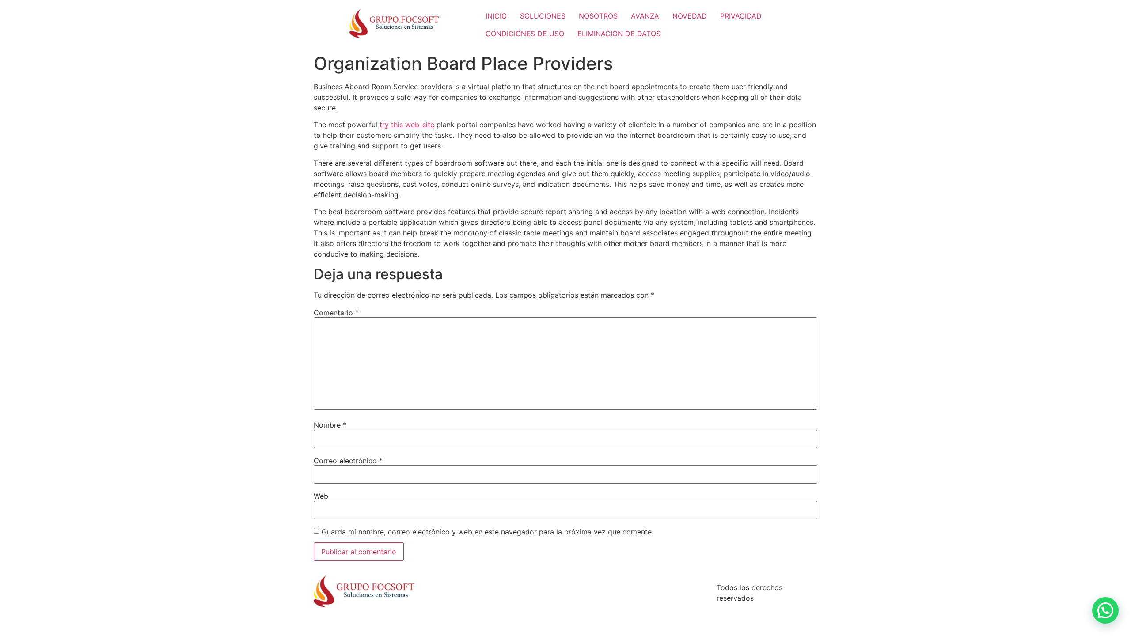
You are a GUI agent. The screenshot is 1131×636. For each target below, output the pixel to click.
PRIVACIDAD (741, 15)
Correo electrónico (348, 460)
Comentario (336, 312)
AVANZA (645, 15)
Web (321, 496)
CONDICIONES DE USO (525, 33)
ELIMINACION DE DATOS (618, 33)
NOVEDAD (689, 15)
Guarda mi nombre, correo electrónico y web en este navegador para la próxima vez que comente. (487, 531)
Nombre (330, 424)
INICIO (496, 15)
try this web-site (407, 124)
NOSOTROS (598, 15)
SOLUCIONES (543, 15)
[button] (1105, 610)
